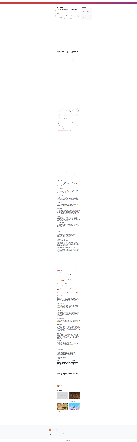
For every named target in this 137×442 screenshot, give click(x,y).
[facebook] (55, 9)
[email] (55, 16)
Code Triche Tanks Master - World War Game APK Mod (62, 411)
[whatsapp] (55, 12)
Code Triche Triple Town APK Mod (62, 399)
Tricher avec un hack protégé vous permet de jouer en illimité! (85, 19)
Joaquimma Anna (54, 429)
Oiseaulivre (69, 440)
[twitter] (55, 10)
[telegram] (55, 13)
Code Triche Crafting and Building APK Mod (74, 400)
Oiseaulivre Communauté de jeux (67, 108)
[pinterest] (55, 15)
